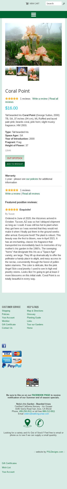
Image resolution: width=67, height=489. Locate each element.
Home (30, 328)
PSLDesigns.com (55, 452)
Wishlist (5, 321)
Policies (5, 314)
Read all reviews (31, 193)
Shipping (6, 311)
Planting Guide (34, 317)
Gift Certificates (9, 463)
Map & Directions (35, 311)
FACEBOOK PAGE (41, 395)
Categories (33, 14)
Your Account (8, 317)
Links (29, 321)
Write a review (39, 98)
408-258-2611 (25, 411)
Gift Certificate (9, 324)
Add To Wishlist (15, 164)
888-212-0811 (48, 411)
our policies (32, 179)
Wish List (6, 467)
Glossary (31, 314)
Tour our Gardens (35, 324)
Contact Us (7, 328)
